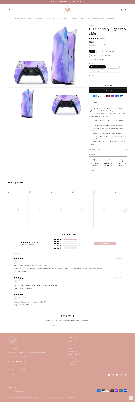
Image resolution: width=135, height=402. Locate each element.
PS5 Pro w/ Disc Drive (97, 59)
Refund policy (34, 397)
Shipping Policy (72, 351)
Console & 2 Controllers (111, 71)
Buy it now (108, 91)
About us (70, 345)
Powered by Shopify (24, 397)
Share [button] (92, 170)
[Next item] (124, 209)
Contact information (70, 397)
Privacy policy (42, 397)
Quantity (91, 75)
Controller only (113, 67)
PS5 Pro (107, 55)
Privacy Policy (72, 358)
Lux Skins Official (16, 397)
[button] (10, 10)
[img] (18, 258)
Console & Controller (97, 67)
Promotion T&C (72, 364)
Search (70, 341)
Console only (95, 71)
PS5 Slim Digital (96, 55)
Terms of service (51, 397)
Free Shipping (92, 44)
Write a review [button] (105, 243)
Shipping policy (60, 397)
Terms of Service (73, 361)
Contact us (71, 348)
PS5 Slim (111, 51)
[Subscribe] (82, 326)
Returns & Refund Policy (75, 354)
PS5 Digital (101, 51)
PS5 (92, 51)
